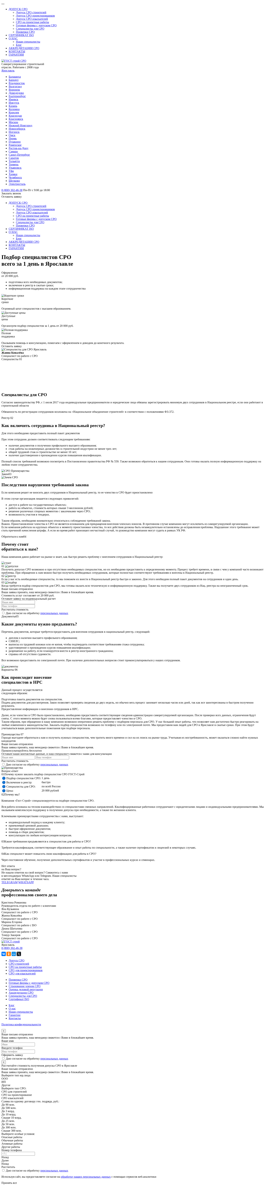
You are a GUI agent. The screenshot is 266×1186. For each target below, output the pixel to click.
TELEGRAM (9, 882)
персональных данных (54, 613)
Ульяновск (15, 167)
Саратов (14, 157)
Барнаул (13, 79)
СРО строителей (19, 963)
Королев (14, 112)
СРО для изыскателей (22, 973)
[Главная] (10, 941)
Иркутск (14, 102)
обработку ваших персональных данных (86, 1176)
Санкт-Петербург (19, 154)
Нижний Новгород (20, 125)
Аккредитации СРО (21, 992)
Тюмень (13, 164)
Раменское (15, 144)
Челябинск (15, 177)
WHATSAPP (26, 882)
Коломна (14, 109)
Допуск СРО (16, 960)
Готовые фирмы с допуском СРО (29, 982)
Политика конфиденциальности (21, 1024)
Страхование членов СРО (25, 986)
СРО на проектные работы (25, 967)
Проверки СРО (18, 979)
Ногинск (14, 131)
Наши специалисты (21, 1011)
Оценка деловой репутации (26, 989)
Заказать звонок (11, 193)
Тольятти (14, 161)
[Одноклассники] (9, 954)
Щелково (14, 180)
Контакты (15, 1018)
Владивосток (17, 83)
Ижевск (13, 99)
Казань (13, 105)
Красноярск (16, 118)
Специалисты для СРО (23, 995)
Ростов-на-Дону (18, 148)
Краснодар (15, 115)
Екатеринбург (17, 96)
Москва (13, 122)
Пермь (13, 138)
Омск (12, 135)
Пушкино (15, 141)
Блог (11, 1005)
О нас (12, 1008)
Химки (13, 174)
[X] (19, 954)
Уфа (11, 170)
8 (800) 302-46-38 (11, 948)
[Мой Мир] (14, 954)
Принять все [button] (9, 1182)
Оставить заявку (11, 196)
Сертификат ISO (19, 999)
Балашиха (15, 76)
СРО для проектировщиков (26, 970)
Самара (13, 151)
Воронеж (14, 89)
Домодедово (16, 92)
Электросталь (17, 184)
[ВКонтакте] (3, 954)
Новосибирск (17, 128)
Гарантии (14, 1015)
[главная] (13, 60)
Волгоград (15, 86)
